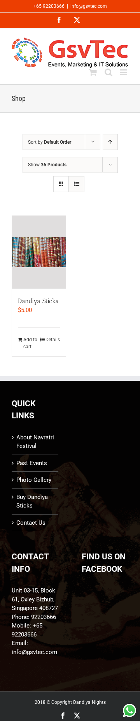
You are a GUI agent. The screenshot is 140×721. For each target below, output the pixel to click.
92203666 (43, 617)
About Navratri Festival (35, 442)
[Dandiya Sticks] (39, 252)
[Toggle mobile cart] (93, 72)
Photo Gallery (33, 479)
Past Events (31, 463)
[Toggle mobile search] (108, 72)
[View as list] (76, 184)
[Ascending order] (110, 142)
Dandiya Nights (89, 702)
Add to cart (30, 343)
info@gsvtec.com (88, 6)
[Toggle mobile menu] (124, 72)
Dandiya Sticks (38, 301)
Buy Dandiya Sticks (32, 501)
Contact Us (31, 522)
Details (53, 339)
